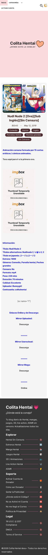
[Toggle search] (43, 5)
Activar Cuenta (7, 8)
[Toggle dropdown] (22, 3)
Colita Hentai (22, 43)
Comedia (13, 130)
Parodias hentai (14, 135)
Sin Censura (24, 139)
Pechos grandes (33, 135)
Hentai (25, 130)
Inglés (36, 130)
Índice (3, 3)
